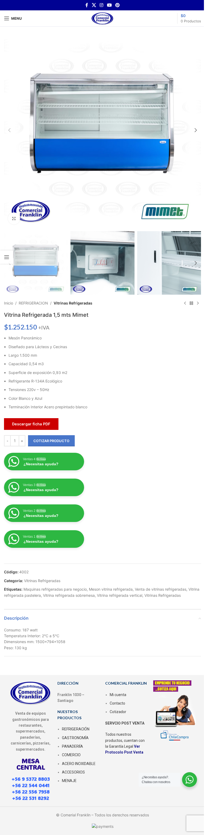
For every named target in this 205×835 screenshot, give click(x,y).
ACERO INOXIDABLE (79, 764)
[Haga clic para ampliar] (14, 218)
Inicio (8, 303)
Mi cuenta (118, 695)
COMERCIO (71, 755)
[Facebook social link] (87, 5)
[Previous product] (185, 303)
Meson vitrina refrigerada (111, 589)
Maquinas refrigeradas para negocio (55, 589)
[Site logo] (102, 18)
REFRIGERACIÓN (75, 729)
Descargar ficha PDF (31, 424)
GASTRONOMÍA (75, 738)
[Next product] (198, 303)
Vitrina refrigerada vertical (119, 595)
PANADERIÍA (72, 746)
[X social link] (94, 5)
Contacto (117, 703)
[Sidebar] (6, 257)
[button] (9, 130)
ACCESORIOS (73, 772)
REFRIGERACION (33, 303)
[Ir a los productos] (191, 303)
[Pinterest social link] (117, 5)
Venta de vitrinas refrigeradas (160, 589)
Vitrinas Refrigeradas (73, 303)
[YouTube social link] (109, 5)
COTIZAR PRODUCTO (51, 441)
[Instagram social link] (101, 5)
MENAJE (69, 781)
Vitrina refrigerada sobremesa (69, 595)
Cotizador (118, 712)
